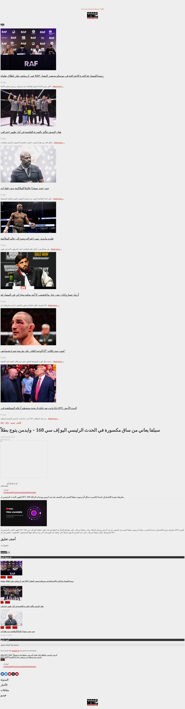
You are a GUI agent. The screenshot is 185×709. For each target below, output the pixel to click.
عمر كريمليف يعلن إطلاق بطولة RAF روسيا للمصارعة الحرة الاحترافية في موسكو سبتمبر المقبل (52, 75)
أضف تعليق (4, 485)
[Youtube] (9, 674)
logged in (16, 650)
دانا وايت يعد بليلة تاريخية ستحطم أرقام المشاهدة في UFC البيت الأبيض (39, 408)
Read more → (58, 86)
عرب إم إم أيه (5, 439)
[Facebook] (2, 674)
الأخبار (88, 9)
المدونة (91, 9)
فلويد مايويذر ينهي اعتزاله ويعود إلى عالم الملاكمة (27, 238)
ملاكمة (3, 577)
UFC (2, 423)
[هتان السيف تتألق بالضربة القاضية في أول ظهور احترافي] (11, 600)
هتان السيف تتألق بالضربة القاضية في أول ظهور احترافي (31, 132)
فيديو (98, 9)
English (102, 9)
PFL (2, 602)
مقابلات (95, 9)
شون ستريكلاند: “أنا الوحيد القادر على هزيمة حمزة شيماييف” (33, 351)
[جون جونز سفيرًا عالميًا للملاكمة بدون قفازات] (11, 625)
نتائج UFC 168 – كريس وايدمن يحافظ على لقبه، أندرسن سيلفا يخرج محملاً (29, 655)
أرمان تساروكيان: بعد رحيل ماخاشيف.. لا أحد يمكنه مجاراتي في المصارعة (40, 294)
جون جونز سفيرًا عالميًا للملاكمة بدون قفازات (25, 188)
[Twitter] (6, 674)
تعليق (3, 659)
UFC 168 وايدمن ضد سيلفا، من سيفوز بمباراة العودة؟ (21, 657)
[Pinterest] (17, 674)
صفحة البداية (84, 9)
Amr (4, 82)
